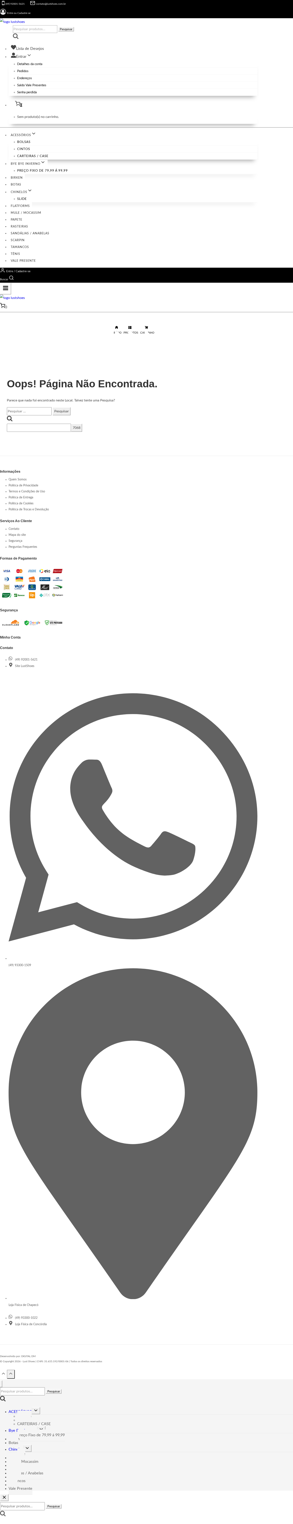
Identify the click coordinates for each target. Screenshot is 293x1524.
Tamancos (20, 247)
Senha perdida (27, 92)
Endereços (24, 78)
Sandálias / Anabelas (30, 233)
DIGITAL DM (28, 1356)
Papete (16, 219)
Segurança (15, 540)
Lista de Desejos (30, 49)
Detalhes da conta (29, 64)
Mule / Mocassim (26, 212)
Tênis (15, 254)
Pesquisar (66, 29)
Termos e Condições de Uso (27, 491)
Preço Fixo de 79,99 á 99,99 (42, 170)
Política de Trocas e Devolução (29, 509)
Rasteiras (19, 226)
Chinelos (16, 1449)
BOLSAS (23, 142)
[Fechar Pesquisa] (4, 1497)
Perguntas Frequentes (23, 546)
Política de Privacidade (23, 485)
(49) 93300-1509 (20, 965)
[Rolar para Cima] (3, 1375)
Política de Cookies (21, 503)
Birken (17, 177)
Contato (14, 528)
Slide (22, 199)
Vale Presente (23, 260)
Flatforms (20, 206)
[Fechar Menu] (1, 1383)
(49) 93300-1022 (26, 1317)
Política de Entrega (21, 497)
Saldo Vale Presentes (31, 85)
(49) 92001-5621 (26, 659)
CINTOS (23, 149)
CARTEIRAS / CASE (32, 156)
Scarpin (18, 240)
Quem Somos (18, 479)
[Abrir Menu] (5, 288)
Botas (16, 184)
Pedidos (23, 71)
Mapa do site (17, 534)
